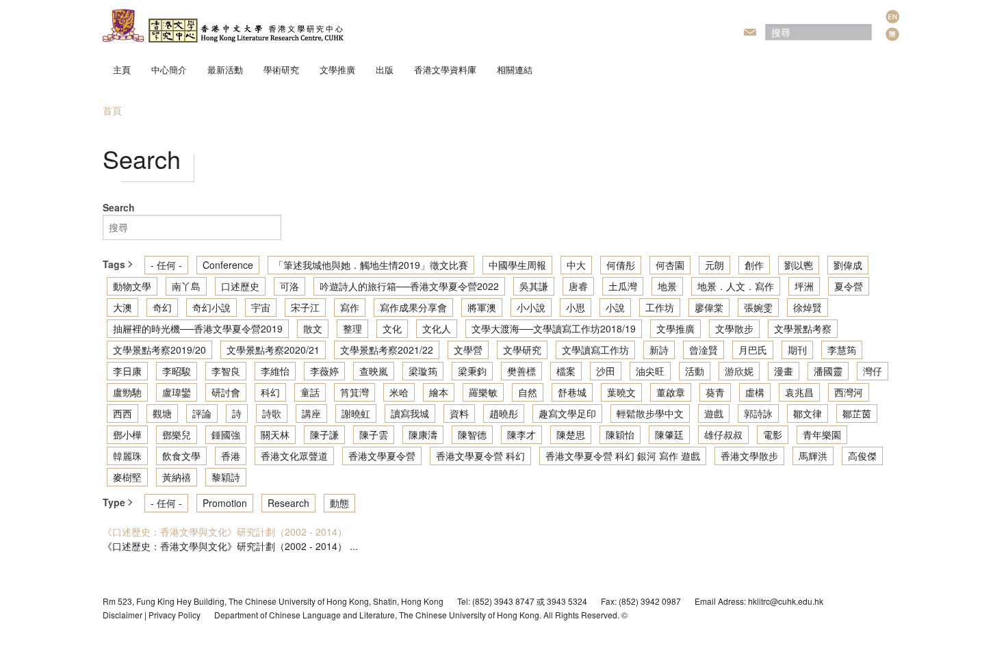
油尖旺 (650, 371)
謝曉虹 (355, 413)
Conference (228, 265)
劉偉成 (848, 265)
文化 (392, 328)
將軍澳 (481, 307)
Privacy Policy (175, 614)
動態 (339, 503)
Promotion (225, 503)
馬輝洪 (813, 455)
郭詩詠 (758, 413)
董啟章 (670, 392)
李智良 (225, 371)
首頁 (112, 110)
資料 (459, 413)
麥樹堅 (127, 477)
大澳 (122, 307)
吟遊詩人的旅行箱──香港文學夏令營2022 (409, 286)
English (892, 16)
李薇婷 (324, 371)
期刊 (797, 349)
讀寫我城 (410, 413)
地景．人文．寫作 (735, 286)
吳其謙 (533, 286)
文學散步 (734, 328)
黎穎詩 (225, 477)
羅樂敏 (483, 392)
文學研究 (522, 349)
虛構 (754, 392)
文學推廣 (337, 69)
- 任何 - (166, 265)
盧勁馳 (127, 392)
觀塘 (162, 413)
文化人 (436, 328)
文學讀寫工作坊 (595, 349)
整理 (352, 328)
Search (119, 207)
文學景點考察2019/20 (159, 349)
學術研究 (281, 69)
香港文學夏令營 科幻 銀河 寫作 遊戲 (622, 455)
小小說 (531, 307)
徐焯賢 (807, 307)
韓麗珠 (127, 455)
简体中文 (892, 34)
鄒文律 (807, 413)
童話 (310, 392)
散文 (312, 328)
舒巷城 (572, 392)
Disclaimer (122, 614)
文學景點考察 (802, 328)
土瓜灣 (622, 286)
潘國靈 (828, 371)
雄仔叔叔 (723, 434)
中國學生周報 (517, 265)
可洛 (289, 286)
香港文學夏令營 (381, 455)
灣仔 (872, 371)
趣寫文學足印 (567, 413)
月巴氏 (752, 349)
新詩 (659, 349)
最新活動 (225, 69)
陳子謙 (324, 434)
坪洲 (804, 286)
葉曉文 (621, 392)
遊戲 (713, 413)
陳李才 (521, 434)
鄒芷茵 (856, 413)
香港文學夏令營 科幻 (480, 455)
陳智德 (472, 434)
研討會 (225, 392)
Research (288, 503)
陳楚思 (570, 434)
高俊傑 (862, 455)
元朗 (714, 265)
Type (115, 502)
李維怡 (275, 371)
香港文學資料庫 (445, 69)
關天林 (275, 434)
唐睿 (578, 286)
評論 (201, 413)
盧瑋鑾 (176, 392)
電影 (772, 434)
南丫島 (186, 286)
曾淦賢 (703, 349)
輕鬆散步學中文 (650, 413)
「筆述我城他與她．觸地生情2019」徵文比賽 (371, 265)
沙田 (605, 371)
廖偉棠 (709, 307)
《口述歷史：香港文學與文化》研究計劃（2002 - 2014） (225, 531)
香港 (230, 455)
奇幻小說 (211, 307)
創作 (754, 265)
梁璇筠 (423, 371)
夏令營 (848, 286)
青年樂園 (822, 434)
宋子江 (305, 307)
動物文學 (132, 286)
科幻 (270, 392)
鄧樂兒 (176, 434)
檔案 (566, 371)
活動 (694, 371)
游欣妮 (739, 371)
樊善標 (521, 371)
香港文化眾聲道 (294, 455)
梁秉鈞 (472, 371)
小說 (615, 307)
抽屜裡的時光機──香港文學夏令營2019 (198, 328)
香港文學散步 (749, 455)
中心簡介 (169, 69)
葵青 (715, 392)
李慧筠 (841, 349)
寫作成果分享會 (413, 307)
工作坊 (659, 307)
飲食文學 (181, 455)
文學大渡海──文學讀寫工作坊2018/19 (554, 328)
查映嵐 (373, 371)
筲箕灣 (354, 392)
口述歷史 (240, 286)
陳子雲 (373, 434)
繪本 (438, 392)
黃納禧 (176, 477)
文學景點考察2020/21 (273, 349)
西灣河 (848, 392)
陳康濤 (423, 434)
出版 (385, 69)
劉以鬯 (798, 265)
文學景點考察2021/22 (386, 349)
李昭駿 (176, 371)
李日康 (127, 371)
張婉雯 (758, 307)
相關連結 (514, 69)
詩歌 (271, 413)
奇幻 (162, 307)
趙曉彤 (503, 413)
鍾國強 (225, 434)
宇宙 (260, 307)
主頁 (122, 69)
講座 (311, 413)
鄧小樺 (127, 434)
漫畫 (783, 371)
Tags (115, 264)
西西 (122, 413)
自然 (527, 392)
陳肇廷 (669, 434)
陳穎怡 (620, 434)
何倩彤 (620, 265)
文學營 (468, 349)
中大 (576, 265)
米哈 (399, 392)
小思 (575, 307)
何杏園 (670, 265)
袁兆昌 (799, 392)
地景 (667, 286)
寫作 (349, 307)
